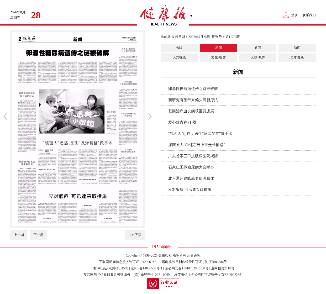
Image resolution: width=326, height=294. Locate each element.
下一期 (38, 235)
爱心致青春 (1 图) (182, 122)
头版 (179, 47)
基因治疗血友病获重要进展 (191, 111)
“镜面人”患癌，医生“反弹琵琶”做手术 (200, 133)
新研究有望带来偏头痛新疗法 (193, 100)
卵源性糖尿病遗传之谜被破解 (193, 89)
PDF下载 (134, 235)
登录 (294, 15)
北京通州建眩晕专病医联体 (191, 178)
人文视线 (179, 57)
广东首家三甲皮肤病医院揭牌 (193, 156)
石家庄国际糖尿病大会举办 (191, 167)
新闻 (218, 47)
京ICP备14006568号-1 (146, 268)
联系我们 (309, 15)
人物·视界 (258, 57)
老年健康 (297, 57)
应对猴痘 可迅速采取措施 (189, 190)
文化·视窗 (218, 57)
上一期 (19, 235)
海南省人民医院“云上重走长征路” (196, 145)
